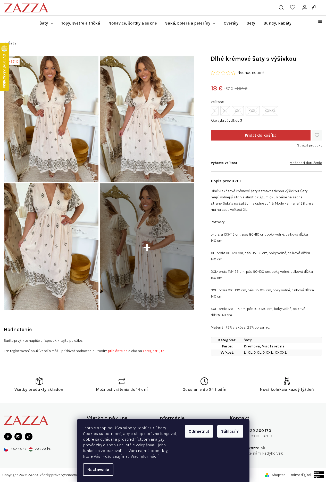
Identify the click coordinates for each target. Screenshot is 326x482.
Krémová (252, 346)
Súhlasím (230, 431)
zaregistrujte (153, 351)
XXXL (252, 110)
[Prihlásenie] (304, 7)
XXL (238, 110)
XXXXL (270, 110)
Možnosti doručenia (306, 163)
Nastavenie (98, 469)
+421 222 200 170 (254, 430)
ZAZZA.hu (43, 449)
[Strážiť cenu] (309, 143)
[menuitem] (46, 23)
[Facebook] (8, 436)
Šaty (248, 340)
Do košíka (261, 135)
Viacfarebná (273, 346)
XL (225, 110)
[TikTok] (28, 436)
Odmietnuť (199, 431)
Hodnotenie (18, 329)
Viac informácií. (145, 456)
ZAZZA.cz (18, 449)
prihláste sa (118, 351)
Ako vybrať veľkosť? (227, 120)
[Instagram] (18, 436)
